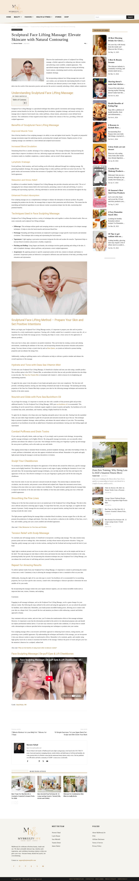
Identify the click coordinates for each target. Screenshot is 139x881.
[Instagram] (19, 866)
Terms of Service (97, 843)
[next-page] (16, 802)
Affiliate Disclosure (98, 839)
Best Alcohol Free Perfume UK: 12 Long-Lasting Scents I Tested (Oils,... (116, 522)
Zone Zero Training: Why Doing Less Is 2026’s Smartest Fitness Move (109, 471)
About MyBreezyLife (98, 832)
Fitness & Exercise (98, 466)
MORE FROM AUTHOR (38, 771)
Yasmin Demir (96, 476)
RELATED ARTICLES (20, 771)
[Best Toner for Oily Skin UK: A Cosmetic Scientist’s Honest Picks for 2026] (23, 784)
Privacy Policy (96, 846)
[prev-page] (13, 802)
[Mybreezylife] (16, 8)
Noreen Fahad (17, 43)
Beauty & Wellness (23, 26)
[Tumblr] (56, 52)
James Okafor (56, 846)
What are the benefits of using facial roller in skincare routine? (37, 648)
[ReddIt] (51, 52)
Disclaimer (99, 879)
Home (13, 26)
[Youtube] (48, 761)
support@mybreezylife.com (27, 860)
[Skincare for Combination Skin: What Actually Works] (75, 784)
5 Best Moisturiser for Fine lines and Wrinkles (32, 527)
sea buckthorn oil (62, 404)
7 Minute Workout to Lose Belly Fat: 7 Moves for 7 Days (29, 733)
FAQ (93, 836)
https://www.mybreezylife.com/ (34, 748)
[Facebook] (26, 52)
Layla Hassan (56, 836)
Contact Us (90, 879)
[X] (31, 52)
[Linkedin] (46, 52)
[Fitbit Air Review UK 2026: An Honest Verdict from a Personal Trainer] (97, 490)
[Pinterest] (36, 52)
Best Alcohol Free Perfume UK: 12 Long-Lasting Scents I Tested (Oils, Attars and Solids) (49, 796)
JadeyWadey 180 (21, 705)
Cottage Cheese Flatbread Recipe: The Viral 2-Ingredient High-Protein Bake (116, 500)
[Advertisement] (109, 347)
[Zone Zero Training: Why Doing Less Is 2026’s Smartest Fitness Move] (109, 454)
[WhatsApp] (41, 52)
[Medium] (36, 761)
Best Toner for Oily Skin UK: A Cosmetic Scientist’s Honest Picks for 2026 (23, 796)
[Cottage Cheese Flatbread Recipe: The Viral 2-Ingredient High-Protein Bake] (97, 501)
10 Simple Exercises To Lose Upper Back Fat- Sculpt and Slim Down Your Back (71, 733)
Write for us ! (122, 879)
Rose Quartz (51, 348)
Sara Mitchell (56, 839)
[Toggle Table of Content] (23, 103)
